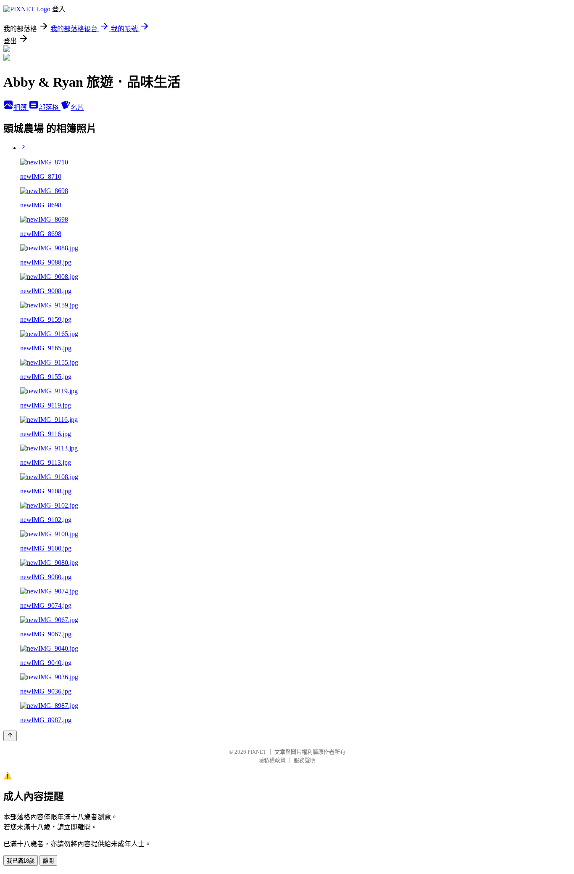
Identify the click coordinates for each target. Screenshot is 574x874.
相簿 (21, 107)
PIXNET (257, 752)
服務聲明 (305, 760)
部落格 (50, 107)
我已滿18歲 (20, 861)
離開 (48, 861)
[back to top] (10, 736)
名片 (77, 107)
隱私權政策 (272, 760)
